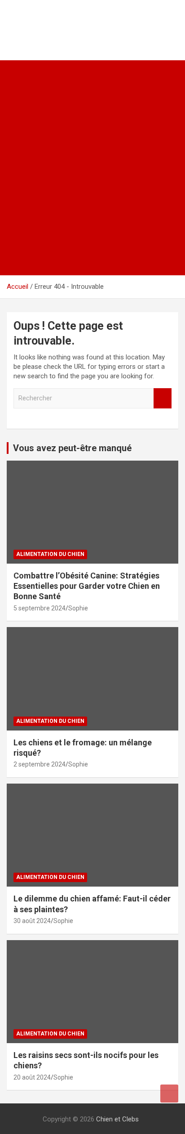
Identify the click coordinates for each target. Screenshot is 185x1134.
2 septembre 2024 (39, 764)
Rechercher (163, 398)
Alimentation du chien (50, 554)
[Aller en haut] (169, 1094)
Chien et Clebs (50, 16)
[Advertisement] (92, 157)
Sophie (78, 608)
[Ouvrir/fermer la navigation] (18, 265)
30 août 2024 (32, 920)
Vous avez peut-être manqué (72, 448)
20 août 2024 (32, 1077)
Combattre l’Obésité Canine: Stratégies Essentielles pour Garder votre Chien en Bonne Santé (86, 586)
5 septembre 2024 (39, 608)
